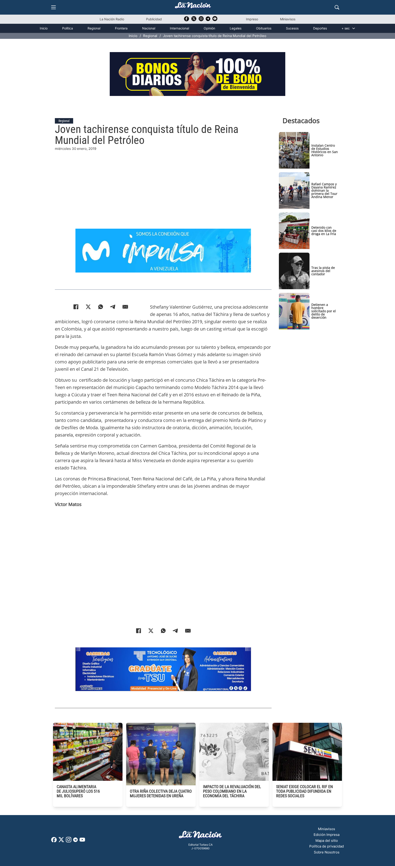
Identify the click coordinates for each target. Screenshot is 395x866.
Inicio (44, 28)
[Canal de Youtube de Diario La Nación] (215, 20)
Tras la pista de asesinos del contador (323, 270)
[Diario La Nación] (193, 6)
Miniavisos (287, 19)
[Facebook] (75, 306)
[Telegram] (112, 306)
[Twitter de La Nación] (194, 20)
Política (67, 28)
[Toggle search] (337, 7)
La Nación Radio (112, 19)
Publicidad (154, 19)
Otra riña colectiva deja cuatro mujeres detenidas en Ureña (161, 793)
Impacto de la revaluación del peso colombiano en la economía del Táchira (232, 791)
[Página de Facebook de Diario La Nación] (54, 841)
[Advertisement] (163, 183)
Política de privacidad (326, 846)
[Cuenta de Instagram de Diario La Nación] (68, 841)
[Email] (125, 306)
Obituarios (263, 28)
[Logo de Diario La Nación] (200, 836)
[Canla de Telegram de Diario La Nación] (75, 841)
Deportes (320, 28)
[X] (88, 306)
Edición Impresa (326, 834)
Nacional (148, 28)
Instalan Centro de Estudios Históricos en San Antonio (324, 150)
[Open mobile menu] (53, 7)
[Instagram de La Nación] (201, 20)
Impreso (252, 19)
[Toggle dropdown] (353, 28)
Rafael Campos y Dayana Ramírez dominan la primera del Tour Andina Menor (324, 190)
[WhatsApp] (100, 306)
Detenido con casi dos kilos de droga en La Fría (323, 230)
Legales (235, 28)
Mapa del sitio (326, 840)
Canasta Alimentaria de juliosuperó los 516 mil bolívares (78, 791)
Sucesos (292, 28)
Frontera (121, 28)
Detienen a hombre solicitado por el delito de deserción (323, 311)
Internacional (179, 28)
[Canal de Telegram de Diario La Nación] (208, 20)
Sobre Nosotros (326, 852)
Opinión (209, 28)
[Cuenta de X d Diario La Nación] (61, 841)
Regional (94, 28)
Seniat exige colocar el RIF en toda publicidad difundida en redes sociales (304, 791)
